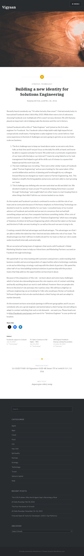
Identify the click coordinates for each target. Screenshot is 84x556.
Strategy (36, 84)
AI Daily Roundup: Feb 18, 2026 (23, 502)
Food (13, 439)
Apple (14, 426)
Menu (76, 4)
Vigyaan (9, 7)
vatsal (37, 101)
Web (13, 481)
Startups (15, 458)
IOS (13, 444)
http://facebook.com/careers (20, 313)
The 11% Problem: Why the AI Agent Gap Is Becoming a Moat (34, 497)
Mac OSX (15, 449)
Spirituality (16, 453)
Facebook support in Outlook (17, 339)
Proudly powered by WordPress (30, 551)
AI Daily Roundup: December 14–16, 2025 (27, 511)
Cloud (14, 435)
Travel (14, 472)
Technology (46, 84)
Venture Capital (17, 476)
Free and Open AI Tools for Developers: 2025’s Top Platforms (34, 516)
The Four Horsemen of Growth (23, 506)
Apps (13, 430)
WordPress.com (59, 551)
